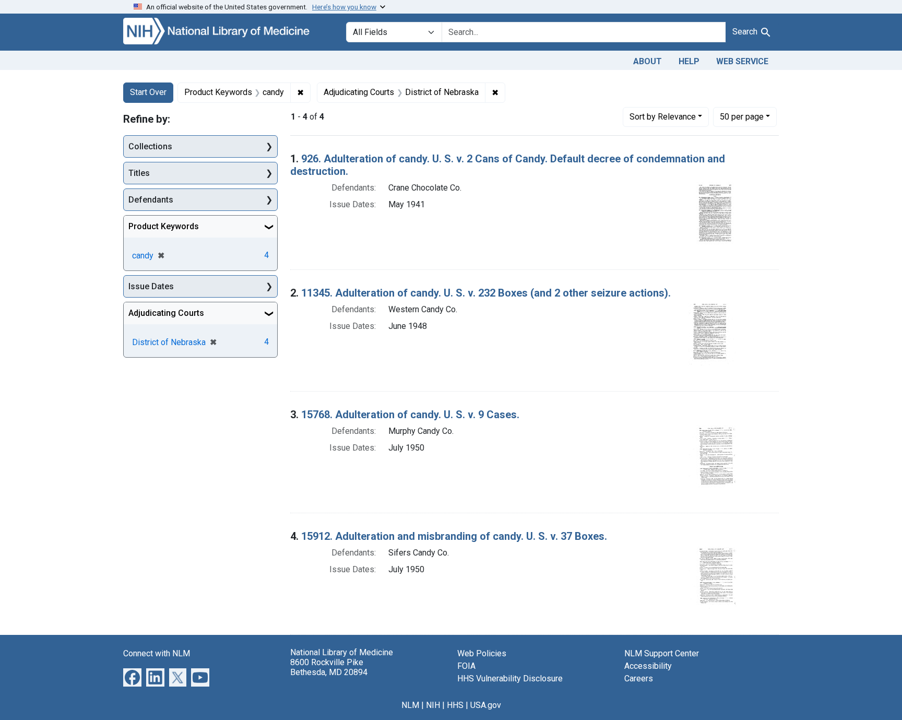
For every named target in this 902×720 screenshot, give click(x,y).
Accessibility (648, 666)
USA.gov (485, 705)
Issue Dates (151, 286)
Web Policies (481, 653)
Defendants (150, 200)
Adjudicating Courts (166, 313)
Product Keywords (163, 226)
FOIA (466, 666)
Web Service (742, 61)
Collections (150, 146)
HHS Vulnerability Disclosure (510, 678)
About (647, 61)
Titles (139, 173)
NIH (433, 705)
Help (689, 61)
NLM (410, 705)
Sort (663, 117)
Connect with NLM (156, 653)
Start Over (148, 92)
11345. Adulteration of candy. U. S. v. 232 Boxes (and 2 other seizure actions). (486, 293)
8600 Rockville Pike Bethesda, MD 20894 (328, 667)
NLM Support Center (661, 653)
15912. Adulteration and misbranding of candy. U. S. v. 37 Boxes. (454, 536)
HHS (455, 705)
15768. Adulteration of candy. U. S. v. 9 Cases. (410, 414)
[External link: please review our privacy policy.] (132, 676)
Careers (638, 678)
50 (742, 116)
